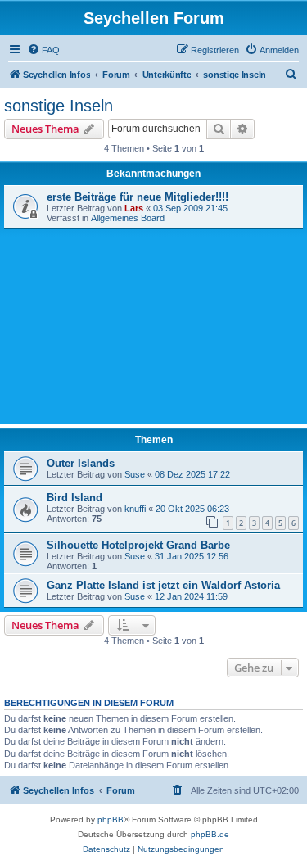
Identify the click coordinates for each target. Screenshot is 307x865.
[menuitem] (43, 50)
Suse (134, 474)
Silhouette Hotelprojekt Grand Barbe (138, 545)
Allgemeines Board (128, 218)
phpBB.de (210, 834)
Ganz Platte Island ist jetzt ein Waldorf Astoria (163, 585)
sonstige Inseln (58, 106)
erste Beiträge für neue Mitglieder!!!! (137, 197)
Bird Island (74, 497)
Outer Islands (81, 463)
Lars (133, 208)
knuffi (135, 509)
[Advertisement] (153, 324)
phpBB (110, 819)
